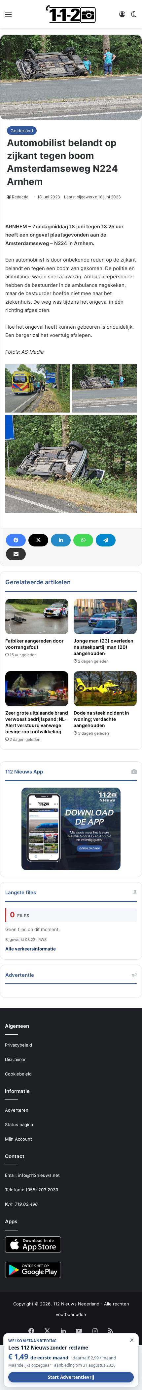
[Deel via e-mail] (16, 554)
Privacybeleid (18, 1045)
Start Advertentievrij (71, 1377)
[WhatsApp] (83, 540)
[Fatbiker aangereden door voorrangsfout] (36, 616)
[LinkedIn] (61, 540)
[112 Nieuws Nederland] (71, 14)
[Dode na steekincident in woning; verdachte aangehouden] (105, 689)
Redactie (20, 196)
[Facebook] (16, 540)
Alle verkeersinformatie (30, 948)
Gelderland (22, 130)
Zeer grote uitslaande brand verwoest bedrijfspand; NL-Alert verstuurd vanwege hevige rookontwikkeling (36, 722)
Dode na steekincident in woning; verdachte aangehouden (101, 719)
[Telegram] (106, 540)
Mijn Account (18, 1139)
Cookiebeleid (18, 1073)
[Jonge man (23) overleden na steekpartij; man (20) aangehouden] (105, 616)
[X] (38, 540)
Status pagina (19, 1124)
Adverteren (16, 1110)
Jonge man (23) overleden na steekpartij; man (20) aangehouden (103, 647)
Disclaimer (15, 1059)
